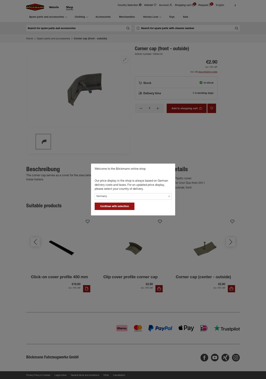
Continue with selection (114, 206)
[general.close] (169, 169)
